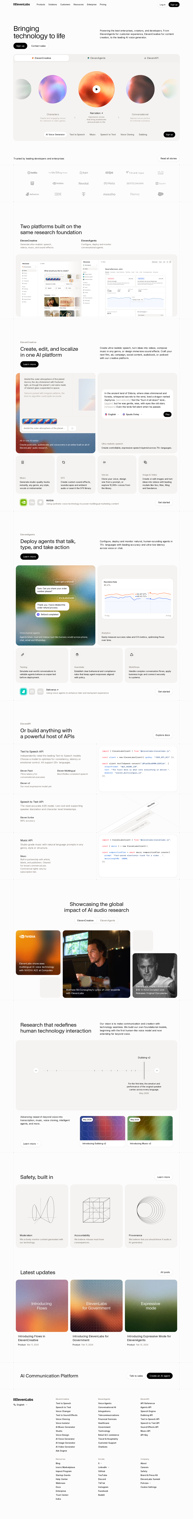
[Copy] (172, 750)
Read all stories (169, 158)
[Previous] (36, 1070)
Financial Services (107, 1419)
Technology (104, 1431)
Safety (144, 1471)
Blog (58, 1463)
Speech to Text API (31, 801)
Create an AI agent (160, 1375)
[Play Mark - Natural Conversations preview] (140, 89)
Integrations (104, 1411)
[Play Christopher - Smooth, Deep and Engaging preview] (21, 89)
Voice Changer (63, 1411)
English (20, 1404)
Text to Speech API (31, 751)
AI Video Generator (65, 1447)
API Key (144, 1435)
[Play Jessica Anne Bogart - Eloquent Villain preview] (52, 89)
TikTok (101, 1483)
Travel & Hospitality (108, 1439)
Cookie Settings (149, 1487)
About (144, 1463)
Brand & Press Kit (149, 1475)
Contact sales (38, 45)
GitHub (101, 1471)
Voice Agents (104, 1403)
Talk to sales (136, 1375)
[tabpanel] (68, 502)
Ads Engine (61, 1451)
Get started (164, 502)
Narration (95, 113)
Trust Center (62, 1495)
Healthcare (103, 1423)
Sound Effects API (149, 1427)
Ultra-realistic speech (112, 443)
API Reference (148, 1403)
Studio (59, 1431)
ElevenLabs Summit (150, 1479)
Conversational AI (107, 1407)
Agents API (146, 1407)
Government (104, 1427)
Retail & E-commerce (108, 1435)
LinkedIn (102, 1467)
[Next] (157, 1070)
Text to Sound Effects (66, 1415)
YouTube (102, 1475)
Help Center (62, 1479)
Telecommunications (108, 1415)
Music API (26, 840)
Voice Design (62, 1435)
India (58, 1499)
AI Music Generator (65, 1427)
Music (23, 478)
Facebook (103, 1491)
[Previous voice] (74, 117)
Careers (144, 1467)
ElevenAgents (88, 240)
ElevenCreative (28, 240)
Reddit (101, 1495)
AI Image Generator (65, 1443)
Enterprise (61, 1491)
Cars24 (50, 690)
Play (167, 414)
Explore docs (163, 735)
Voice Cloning (63, 1419)
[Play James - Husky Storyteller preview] (96, 89)
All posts (165, 1272)
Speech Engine (148, 1411)
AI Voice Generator (65, 1439)
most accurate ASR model (39, 805)
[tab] (41, 58)
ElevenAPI (145, 1399)
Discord (102, 1479)
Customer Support (107, 1443)
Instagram (103, 1487)
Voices (105, 474)
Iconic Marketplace (65, 1467)
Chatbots (102, 1447)
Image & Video (150, 474)
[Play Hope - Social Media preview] (172, 89)
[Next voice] (118, 117)
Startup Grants (63, 1475)
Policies (144, 1483)
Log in (162, 4)
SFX (63, 478)
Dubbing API (147, 1415)
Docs (58, 1487)
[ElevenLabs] (22, 4)
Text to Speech (63, 1403)
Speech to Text (63, 1407)
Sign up (174, 4)
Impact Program (63, 1471)
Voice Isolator (63, 1423)
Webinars (60, 1483)
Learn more (29, 364)
